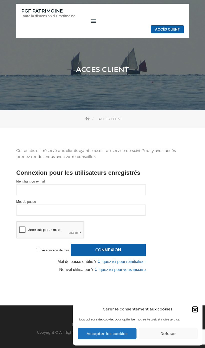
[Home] (88, 119)
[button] (195, 309)
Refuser (168, 333)
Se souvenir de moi (55, 250)
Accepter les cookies (107, 333)
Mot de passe (26, 202)
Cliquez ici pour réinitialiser (122, 261)
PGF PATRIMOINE (42, 11)
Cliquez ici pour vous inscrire (120, 269)
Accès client (167, 29)
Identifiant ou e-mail (30, 181)
